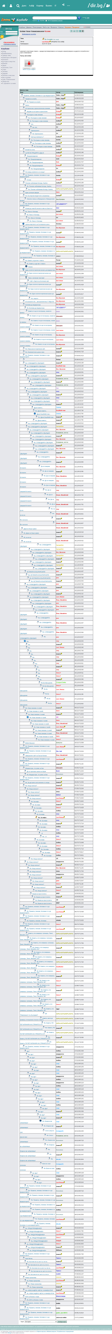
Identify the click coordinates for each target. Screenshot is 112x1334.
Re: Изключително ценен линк (34, 352)
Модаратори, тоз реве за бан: (34, 768)
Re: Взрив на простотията (42, 897)
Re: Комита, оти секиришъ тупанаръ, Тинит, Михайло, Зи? (34, 948)
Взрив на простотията (39, 894)
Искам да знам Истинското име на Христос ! (39, 208)
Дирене (29, 27)
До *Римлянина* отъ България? (33, 1014)
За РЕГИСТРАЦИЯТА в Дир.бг (34, 153)
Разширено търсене (56, 20)
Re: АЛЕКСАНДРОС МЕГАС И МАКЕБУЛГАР (39, 1290)
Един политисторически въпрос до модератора (40, 270)
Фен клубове (6, 77)
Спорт (4, 69)
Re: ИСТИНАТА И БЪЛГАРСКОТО (38, 575)
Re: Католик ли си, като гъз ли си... (37, 1261)
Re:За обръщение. (47, 683)
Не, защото (34, 298)
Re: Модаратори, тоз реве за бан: (37, 774)
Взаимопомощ (7, 53)
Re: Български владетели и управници (37, 196)
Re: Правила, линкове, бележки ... (37, 921)
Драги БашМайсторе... (44, 414)
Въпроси (54, 27)
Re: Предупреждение (35, 159)
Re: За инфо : (35, 801)
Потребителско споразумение (65, 1331)
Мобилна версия (51, 1331)
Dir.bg (4, 51)
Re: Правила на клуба (33, 102)
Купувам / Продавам (72, 27)
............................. (30, 360)
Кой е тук (46, 27)
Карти (27, 105)
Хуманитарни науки (37, 31)
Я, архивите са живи (9, 83)
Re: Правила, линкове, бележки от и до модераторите (35, 1224)
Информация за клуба (29, 34)
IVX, (32, 124)
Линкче (30, 267)
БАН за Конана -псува (32, 1296)
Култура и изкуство (8, 61)
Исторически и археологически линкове (37, 108)
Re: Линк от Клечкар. (31, 211)
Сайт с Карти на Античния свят (39, 281)
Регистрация (37, 27)
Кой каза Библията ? (37, 137)
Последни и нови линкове (35, 115)
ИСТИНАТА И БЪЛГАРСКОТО (36, 572)
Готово (29, 180)
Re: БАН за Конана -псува (35, 1300)
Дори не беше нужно (30, 529)
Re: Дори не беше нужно (31, 533)
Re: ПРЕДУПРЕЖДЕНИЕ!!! (33, 1228)
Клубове (22, 27)
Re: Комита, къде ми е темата (34, 260)
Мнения (4, 63)
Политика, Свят (7, 67)
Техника (4, 71)
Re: (28, 641)
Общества (5, 81)
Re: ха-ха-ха (24, 520)
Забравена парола (10, 44)
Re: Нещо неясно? (31, 786)
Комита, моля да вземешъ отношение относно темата (36, 1019)
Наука (4, 65)
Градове (5, 73)
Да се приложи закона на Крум (36, 771)
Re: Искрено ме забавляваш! (35, 1150)
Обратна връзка (41, 1331)
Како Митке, (29, 1258)
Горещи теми (6, 55)
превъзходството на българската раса (37, 224)
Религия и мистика (8, 75)
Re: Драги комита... (41, 411)
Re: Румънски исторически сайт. (35, 349)
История (47, 31)
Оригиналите (35, 130)
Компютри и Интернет (9, 57)
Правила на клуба (31, 99)
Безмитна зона (30, 150)
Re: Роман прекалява (33, 1281)
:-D (42, 833)
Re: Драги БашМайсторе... (46, 417)
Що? (28, 1051)
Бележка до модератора (33, 305)
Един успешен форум (32, 192)
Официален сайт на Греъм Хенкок (36, 755)
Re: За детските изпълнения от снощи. (37, 782)
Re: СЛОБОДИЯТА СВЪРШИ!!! (34, 363)
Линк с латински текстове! (36, 278)
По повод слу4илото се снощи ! (35, 172)
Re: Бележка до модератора (35, 308)
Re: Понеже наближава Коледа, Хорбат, (39, 186)
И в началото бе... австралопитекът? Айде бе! (39, 301)
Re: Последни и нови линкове (37, 118)
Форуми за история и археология (37, 111)
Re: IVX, (34, 127)
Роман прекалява (30, 1277)
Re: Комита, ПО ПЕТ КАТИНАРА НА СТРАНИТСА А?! (36, 1023)
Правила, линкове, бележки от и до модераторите (39, 95)
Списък (61, 27)
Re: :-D (44, 836)
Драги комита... (38, 408)
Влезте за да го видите (29, 68)
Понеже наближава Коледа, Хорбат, (36, 183)
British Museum (30, 743)
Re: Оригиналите (37, 134)
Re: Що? (30, 1054)
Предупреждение (32, 156)
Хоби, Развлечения (8, 79)
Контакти (5, 59)
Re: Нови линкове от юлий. (33, 708)
